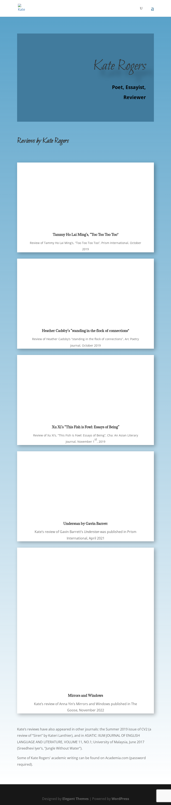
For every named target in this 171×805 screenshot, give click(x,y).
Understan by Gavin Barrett (85, 523)
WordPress (120, 798)
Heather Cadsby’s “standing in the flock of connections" (85, 330)
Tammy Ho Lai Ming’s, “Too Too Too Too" (85, 234)
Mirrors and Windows (85, 695)
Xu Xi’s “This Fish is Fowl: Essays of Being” (85, 427)
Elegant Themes (75, 798)
